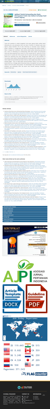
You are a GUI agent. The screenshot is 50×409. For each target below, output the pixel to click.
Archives (9, 5)
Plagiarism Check (8, 221)
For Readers (35, 397)
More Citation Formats (10, 101)
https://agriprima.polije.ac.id (28, 403)
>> (14, 152)
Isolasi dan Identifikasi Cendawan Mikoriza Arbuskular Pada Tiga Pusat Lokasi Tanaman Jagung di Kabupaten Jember (24, 143)
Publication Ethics (8, 219)
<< (3, 152)
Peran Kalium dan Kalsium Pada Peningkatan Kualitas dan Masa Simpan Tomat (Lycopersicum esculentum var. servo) (25, 139)
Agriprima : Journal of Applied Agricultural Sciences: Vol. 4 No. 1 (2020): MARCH (23, 169)
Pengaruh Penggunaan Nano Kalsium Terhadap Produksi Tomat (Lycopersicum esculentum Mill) (24, 120)
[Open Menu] (2, 1)
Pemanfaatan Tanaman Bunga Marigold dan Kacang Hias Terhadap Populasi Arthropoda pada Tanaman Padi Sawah (24, 162)
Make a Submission (8, 210)
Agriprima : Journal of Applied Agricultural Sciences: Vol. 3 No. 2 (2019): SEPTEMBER (25, 140)
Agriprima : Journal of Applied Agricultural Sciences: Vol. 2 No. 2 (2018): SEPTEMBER (22, 164)
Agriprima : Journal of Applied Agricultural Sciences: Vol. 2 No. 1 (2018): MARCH (21, 137)
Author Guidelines (8, 208)
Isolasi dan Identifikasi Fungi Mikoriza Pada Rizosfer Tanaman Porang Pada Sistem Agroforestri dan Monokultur (25, 148)
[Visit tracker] (25, 329)
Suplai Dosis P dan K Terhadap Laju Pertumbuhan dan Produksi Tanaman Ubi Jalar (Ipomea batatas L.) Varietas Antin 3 (25, 171)
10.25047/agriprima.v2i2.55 (23, 22)
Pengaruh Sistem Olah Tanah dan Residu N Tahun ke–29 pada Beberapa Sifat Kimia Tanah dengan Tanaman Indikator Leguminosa (25, 135)
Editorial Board (7, 213)
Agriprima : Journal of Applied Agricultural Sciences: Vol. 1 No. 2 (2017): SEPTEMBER (22, 186)
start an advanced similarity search (16, 154)
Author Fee (6, 217)
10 (12, 152)
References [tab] (12, 36)
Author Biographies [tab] (21, 36)
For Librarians (36, 399)
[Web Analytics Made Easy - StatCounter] (6, 316)
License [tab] (30, 36)
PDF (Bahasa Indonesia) (22, 25)
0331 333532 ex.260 (25, 397)
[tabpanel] (25, 56)
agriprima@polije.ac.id (27, 400)
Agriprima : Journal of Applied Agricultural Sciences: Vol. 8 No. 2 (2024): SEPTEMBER (22, 133)
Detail (10, 316)
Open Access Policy (8, 215)
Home (4, 5)
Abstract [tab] (6, 36)
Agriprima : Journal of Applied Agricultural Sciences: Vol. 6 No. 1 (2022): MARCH (21, 114)
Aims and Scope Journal (9, 206)
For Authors (35, 396)
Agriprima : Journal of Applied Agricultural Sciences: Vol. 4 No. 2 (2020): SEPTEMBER (23, 125)
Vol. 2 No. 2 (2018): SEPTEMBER (18, 5)
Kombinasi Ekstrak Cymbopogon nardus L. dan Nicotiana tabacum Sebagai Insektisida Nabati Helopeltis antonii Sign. (25, 123)
